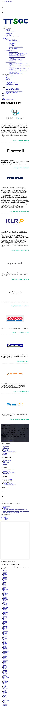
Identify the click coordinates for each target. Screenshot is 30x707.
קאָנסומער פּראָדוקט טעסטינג (12, 88)
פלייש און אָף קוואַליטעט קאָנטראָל (16, 55)
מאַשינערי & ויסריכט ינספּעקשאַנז (16, 73)
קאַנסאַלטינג (8, 34)
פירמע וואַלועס (9, 83)
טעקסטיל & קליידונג (13, 48)
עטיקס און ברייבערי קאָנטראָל (12, 89)
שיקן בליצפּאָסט (4, 515)
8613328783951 (4, 518)
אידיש (10, 49)
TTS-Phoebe (3, 517)
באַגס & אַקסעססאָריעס (14, 42)
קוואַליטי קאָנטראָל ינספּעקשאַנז (13, 92)
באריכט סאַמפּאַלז (10, 75)
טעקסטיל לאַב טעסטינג (22, 509)
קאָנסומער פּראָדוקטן (10, 39)
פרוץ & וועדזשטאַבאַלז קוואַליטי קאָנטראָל (18, 53)
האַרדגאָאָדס (11, 45)
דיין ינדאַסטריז (6, 38)
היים (4, 26)
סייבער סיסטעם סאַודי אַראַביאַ (10, 509)
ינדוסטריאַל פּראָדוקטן (10, 62)
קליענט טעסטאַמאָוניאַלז (11, 82)
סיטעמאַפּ (5, 507)
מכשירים (8, 79)
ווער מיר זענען (9, 86)
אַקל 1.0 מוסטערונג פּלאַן (8, 512)
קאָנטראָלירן (6, 448)
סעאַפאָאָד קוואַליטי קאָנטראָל (15, 60)
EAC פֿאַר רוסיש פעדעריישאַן (12, 37)
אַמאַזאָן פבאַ (9, 35)
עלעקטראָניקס (12, 43)
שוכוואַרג (11, 44)
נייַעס (7, 77)
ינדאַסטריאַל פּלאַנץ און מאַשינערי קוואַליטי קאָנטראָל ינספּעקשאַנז (18, 71)
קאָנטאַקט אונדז (6, 93)
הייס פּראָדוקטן (6, 506)
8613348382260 (4, 519)
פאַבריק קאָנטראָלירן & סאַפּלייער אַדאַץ (14, 91)
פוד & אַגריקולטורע (10, 50)
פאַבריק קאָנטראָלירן (10, 31)
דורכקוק (8, 29)
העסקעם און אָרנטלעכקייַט (12, 84)
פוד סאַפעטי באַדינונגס (13, 52)
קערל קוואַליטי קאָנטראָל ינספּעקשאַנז (17, 54)
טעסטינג (8, 30)
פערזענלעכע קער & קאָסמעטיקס (16, 47)
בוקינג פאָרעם (9, 78)
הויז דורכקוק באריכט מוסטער (13, 511)
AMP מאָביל (6, 508)
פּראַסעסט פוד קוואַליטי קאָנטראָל (16, 59)
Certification (9, 33)
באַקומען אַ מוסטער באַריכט (7, 440)
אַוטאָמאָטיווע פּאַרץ (13, 40)
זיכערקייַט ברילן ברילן (24, 511)
